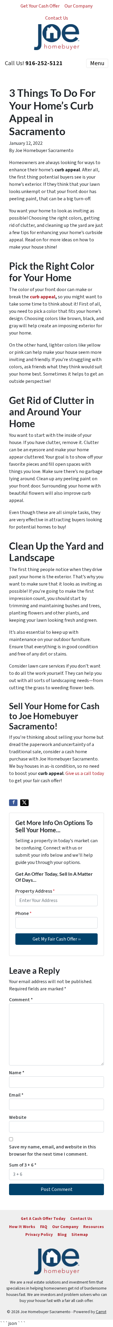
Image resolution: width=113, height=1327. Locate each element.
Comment (21, 999)
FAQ (43, 1227)
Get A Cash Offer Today (43, 1218)
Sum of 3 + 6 (22, 1165)
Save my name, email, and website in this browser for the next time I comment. (52, 1150)
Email (16, 1095)
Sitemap (79, 1234)
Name (16, 1072)
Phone (23, 913)
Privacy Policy (39, 1234)
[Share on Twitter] (24, 802)
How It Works (22, 1227)
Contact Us (56, 18)
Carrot (101, 1312)
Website (18, 1117)
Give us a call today (84, 773)
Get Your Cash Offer (40, 6)
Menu (97, 63)
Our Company (78, 6)
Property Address (35, 891)
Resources (93, 1227)
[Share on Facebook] (13, 802)
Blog (62, 1234)
